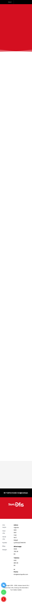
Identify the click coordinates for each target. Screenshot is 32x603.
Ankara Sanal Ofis (23, 585)
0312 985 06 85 (16, 563)
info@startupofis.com (21, 574)
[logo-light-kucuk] (16, 503)
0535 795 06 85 (16, 551)
